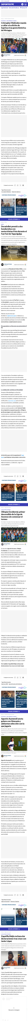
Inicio (2, 18)
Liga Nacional (4, 7)
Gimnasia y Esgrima (14, 901)
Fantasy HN (7, 1)
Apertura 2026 (4, 683)
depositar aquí (12, 400)
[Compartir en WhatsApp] (17, 185)
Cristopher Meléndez (6, 191)
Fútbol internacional (9, 18)
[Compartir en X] (20, 185)
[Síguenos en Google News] (23, 185)
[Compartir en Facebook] (15, 185)
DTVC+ (2, 1)
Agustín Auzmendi (5, 901)
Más (6, 222)
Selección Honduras (14, 7)
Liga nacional (8, 507)
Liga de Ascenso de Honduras (15, 683)
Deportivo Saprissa (16, 191)
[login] (22, 4)
